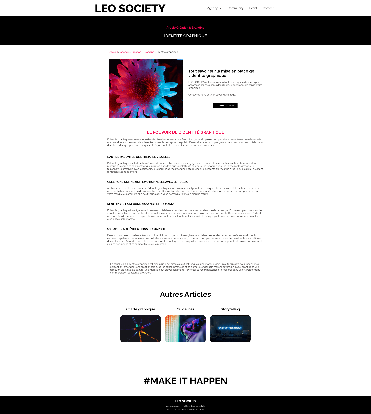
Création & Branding (142, 52)
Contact (268, 8)
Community (235, 8)
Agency (212, 8)
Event (253, 8)
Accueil (113, 52)
